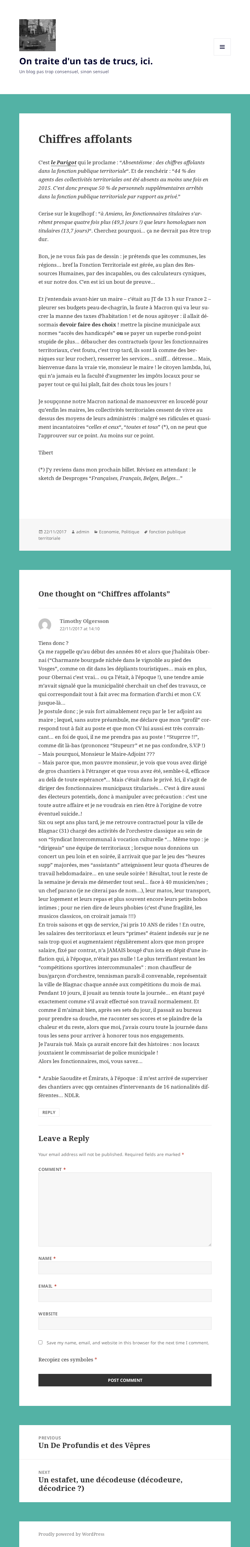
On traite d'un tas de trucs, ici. (86, 61)
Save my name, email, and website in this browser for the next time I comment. (128, 1343)
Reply (48, 1112)
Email (47, 1286)
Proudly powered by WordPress (71, 1534)
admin (82, 532)
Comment (52, 1169)
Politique (130, 532)
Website (48, 1314)
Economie (109, 532)
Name (47, 1258)
